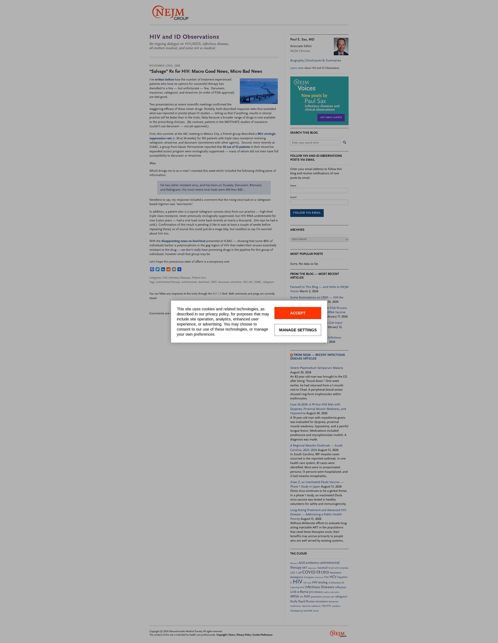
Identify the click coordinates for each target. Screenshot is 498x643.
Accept (298, 313)
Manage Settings (298, 330)
